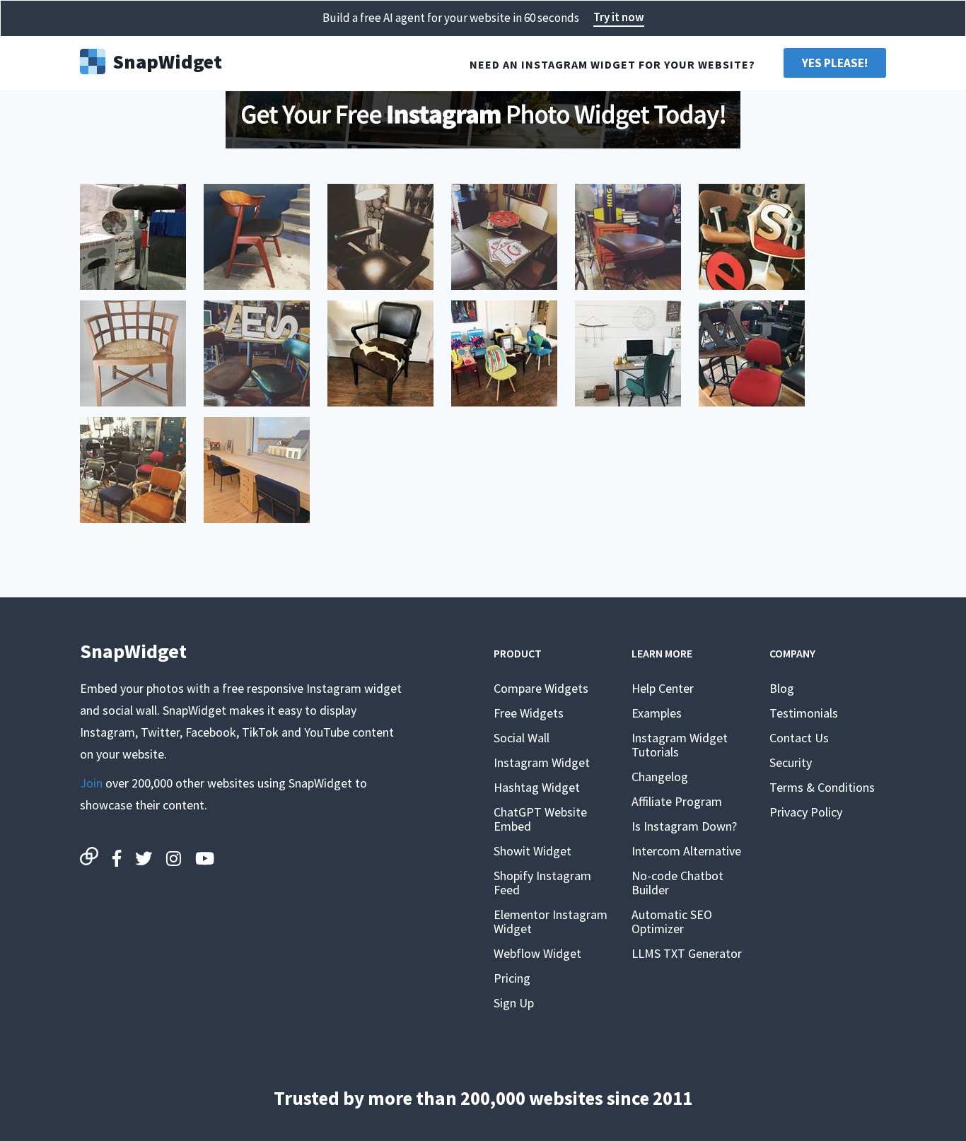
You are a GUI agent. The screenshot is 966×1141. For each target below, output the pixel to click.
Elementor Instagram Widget (550, 921)
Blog (781, 688)
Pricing (512, 978)
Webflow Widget (537, 953)
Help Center (663, 688)
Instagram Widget (542, 762)
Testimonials (803, 713)
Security (790, 762)
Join (91, 783)
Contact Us (799, 738)
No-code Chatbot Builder (677, 882)
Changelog (660, 776)
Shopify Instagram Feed (542, 882)
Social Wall (521, 738)
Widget (167, 60)
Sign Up (514, 1003)
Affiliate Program (677, 801)
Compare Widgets (541, 688)
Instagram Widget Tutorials (680, 745)
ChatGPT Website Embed (540, 819)
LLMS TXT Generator (687, 953)
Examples (657, 713)
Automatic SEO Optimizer (672, 921)
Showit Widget (532, 851)
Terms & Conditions (822, 787)
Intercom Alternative (686, 851)
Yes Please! (835, 63)
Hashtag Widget (537, 787)
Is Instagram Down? (684, 826)
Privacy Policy (805, 812)
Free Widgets (529, 713)
